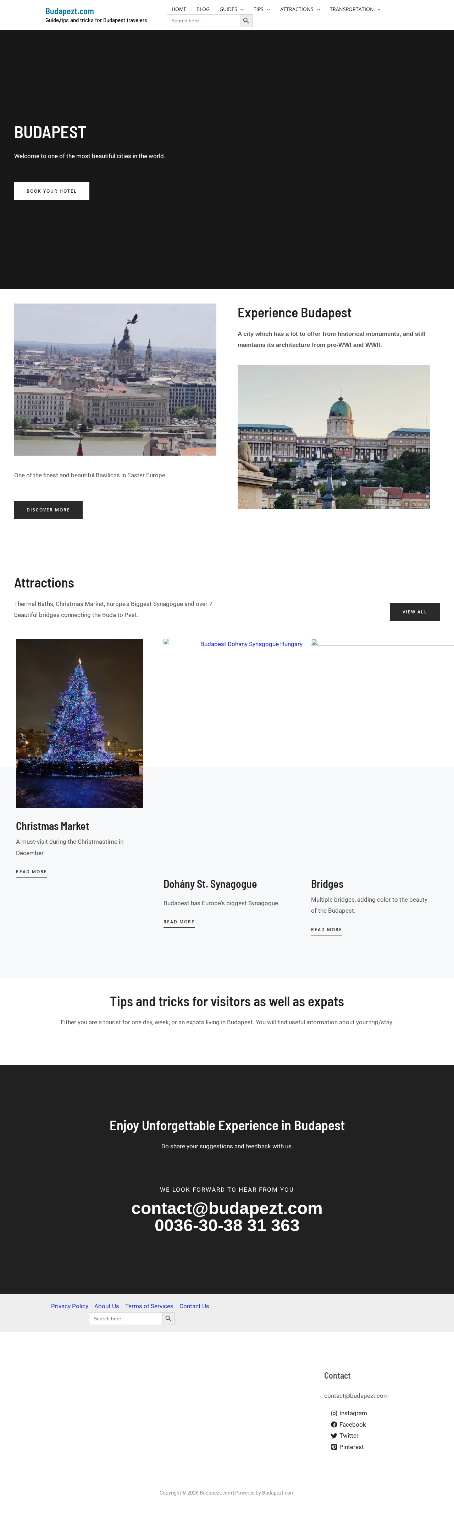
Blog (203, 9)
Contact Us (194, 1306)
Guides (228, 9)
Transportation (352, 9)
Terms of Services (149, 1306)
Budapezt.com (69, 11)
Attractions (297, 9)
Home (179, 9)
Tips (259, 9)
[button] (240, 9)
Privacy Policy (69, 1306)
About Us (106, 1306)
